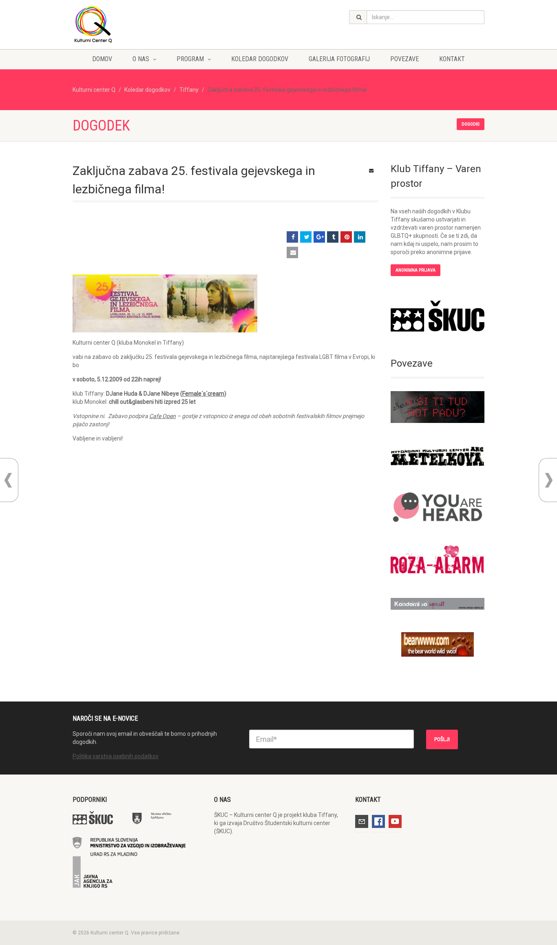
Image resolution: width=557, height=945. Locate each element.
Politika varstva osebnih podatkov (116, 756)
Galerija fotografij (339, 59)
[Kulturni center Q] (137, 23)
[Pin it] (346, 237)
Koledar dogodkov (259, 59)
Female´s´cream (203, 393)
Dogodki (471, 124)
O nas (141, 59)
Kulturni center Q (94, 89)
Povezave (404, 59)
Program (190, 59)
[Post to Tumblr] (332, 237)
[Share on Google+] (319, 237)
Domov (102, 59)
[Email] (292, 252)
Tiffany (189, 89)
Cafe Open (162, 416)
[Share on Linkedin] (359, 237)
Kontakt (452, 59)
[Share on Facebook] (292, 237)
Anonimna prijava (415, 270)
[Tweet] (306, 237)
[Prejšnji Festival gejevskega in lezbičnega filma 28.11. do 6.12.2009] (8, 480)
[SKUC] (437, 316)
